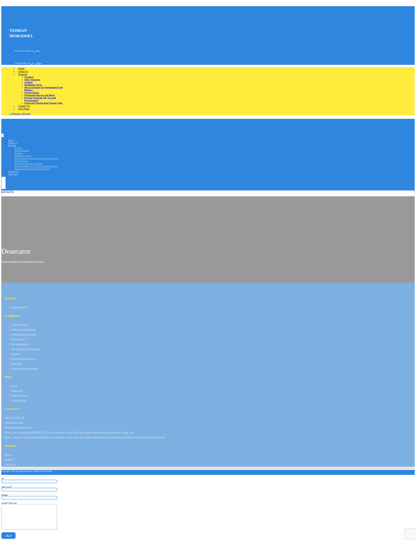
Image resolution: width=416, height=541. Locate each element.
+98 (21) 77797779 (14, 417)
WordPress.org (18, 400)
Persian (16, 114)
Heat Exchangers (19, 344)
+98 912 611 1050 (14, 422)
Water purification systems (24, 368)
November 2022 (19, 307)
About (8, 454)
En (12, 191)
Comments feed (19, 395)
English (27, 114)
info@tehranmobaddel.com (18, 427)
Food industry (18, 339)
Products (15, 353)
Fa (6, 191)
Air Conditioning (19, 324)
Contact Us (10, 464)
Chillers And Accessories (23, 334)
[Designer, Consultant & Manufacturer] (14, 21)
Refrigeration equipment (23, 358)
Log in (14, 385)
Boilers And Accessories (23, 329)
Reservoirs (16, 363)
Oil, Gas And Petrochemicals (25, 349)
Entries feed (17, 390)
